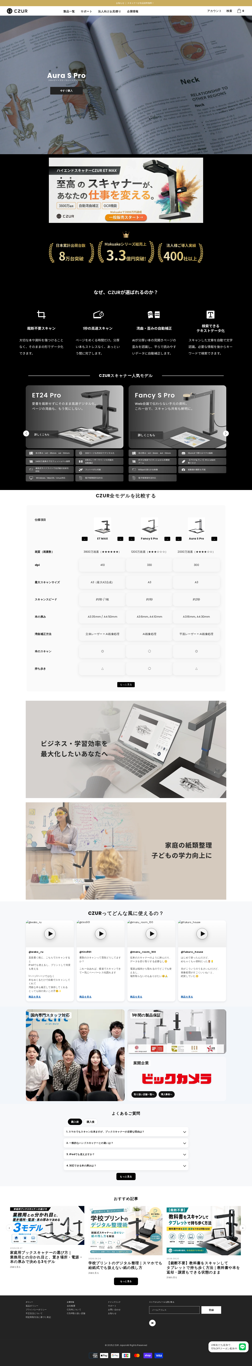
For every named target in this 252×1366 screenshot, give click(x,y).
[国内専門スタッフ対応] (75, 1055)
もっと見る (126, 684)
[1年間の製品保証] (176, 1031)
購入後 (90, 1121)
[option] (126, 3)
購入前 (75, 1121)
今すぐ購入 (66, 91)
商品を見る (35, 997)
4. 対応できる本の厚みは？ (81, 1165)
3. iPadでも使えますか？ (80, 1154)
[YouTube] (152, 1323)
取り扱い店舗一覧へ (144, 1094)
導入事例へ (166, 1094)
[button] (3, 85)
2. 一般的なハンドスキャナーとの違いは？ (89, 1143)
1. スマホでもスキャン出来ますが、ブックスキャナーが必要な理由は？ (105, 1131)
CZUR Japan (120, 1345)
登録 (211, 1310)
